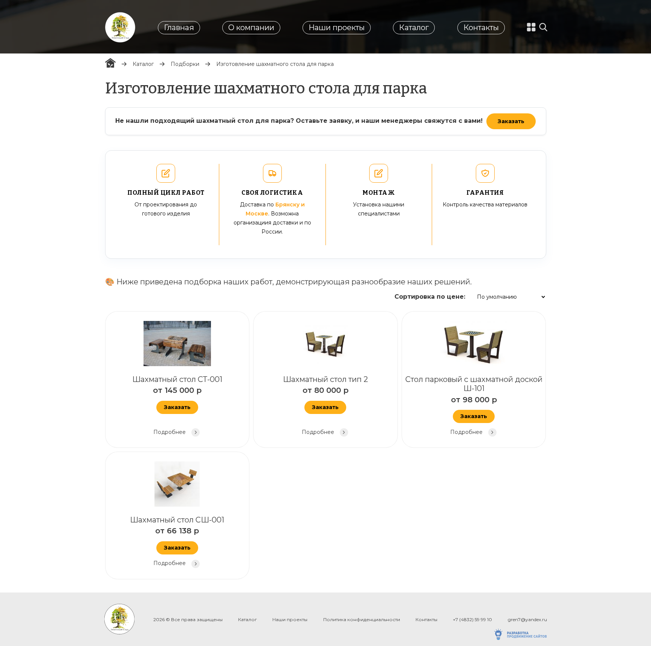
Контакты (481, 27)
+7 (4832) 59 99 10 (472, 619)
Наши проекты (337, 27)
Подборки (185, 64)
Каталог (414, 27)
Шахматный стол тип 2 (325, 405)
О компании (251, 27)
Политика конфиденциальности (361, 619)
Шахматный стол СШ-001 (177, 541)
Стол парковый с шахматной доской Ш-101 (473, 405)
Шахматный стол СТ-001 (177, 405)
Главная (179, 27)
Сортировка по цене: (429, 296)
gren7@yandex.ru (527, 619)
